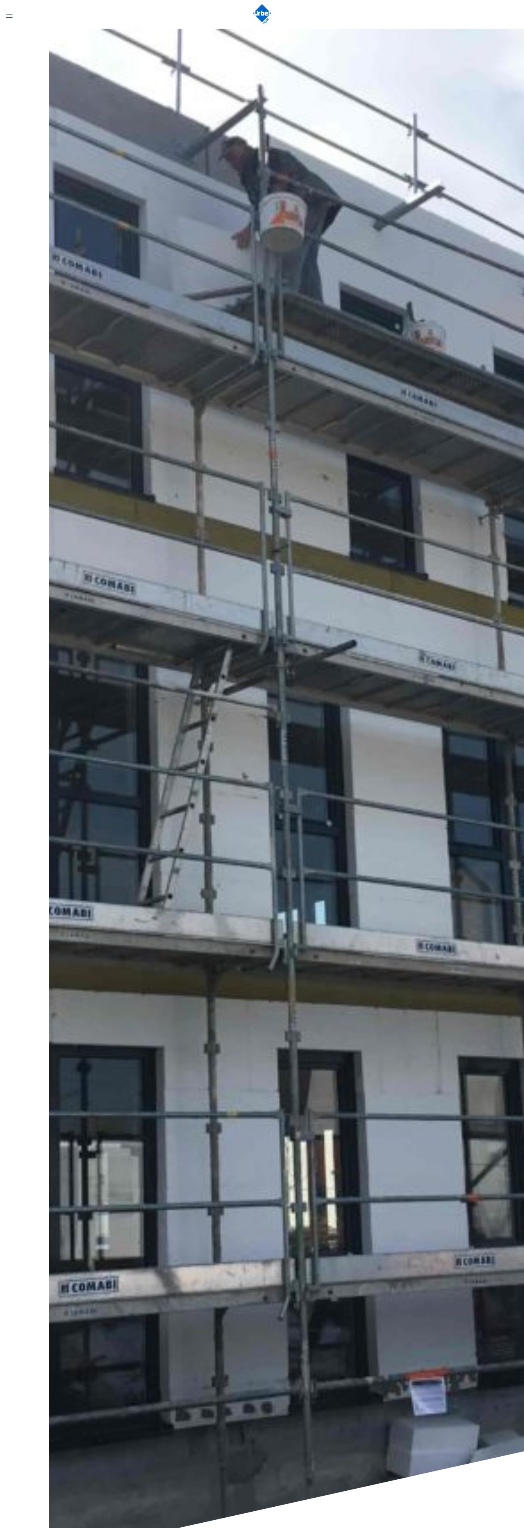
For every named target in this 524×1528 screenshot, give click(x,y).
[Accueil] (262, 14)
